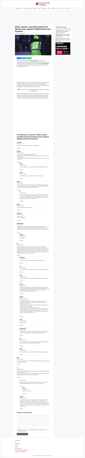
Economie (35, 8)
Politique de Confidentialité (20, 451)
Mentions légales (18, 448)
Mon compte (17, 443)
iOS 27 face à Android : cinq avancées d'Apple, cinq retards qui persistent (63, 40)
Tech (64, 8)
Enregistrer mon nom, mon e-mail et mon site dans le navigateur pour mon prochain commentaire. (32, 430)
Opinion (49, 8)
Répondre (21, 169)
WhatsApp (29, 58)
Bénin (21, 8)
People (53, 8)
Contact (68, 8)
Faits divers (44, 8)
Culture (39, 8)
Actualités (17, 8)
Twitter (24, 58)
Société (30, 8)
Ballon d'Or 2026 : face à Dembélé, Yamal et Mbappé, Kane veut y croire (63, 35)
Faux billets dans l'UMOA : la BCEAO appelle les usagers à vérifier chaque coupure (63, 31)
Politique (25, 8)
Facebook (19, 58)
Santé (57, 8)
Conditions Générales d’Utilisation (21, 449)
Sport (61, 8)
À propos (16, 444)
